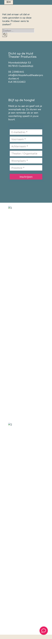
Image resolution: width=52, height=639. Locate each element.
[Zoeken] (4, 35)
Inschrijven (26, 176)
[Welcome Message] (44, 630)
